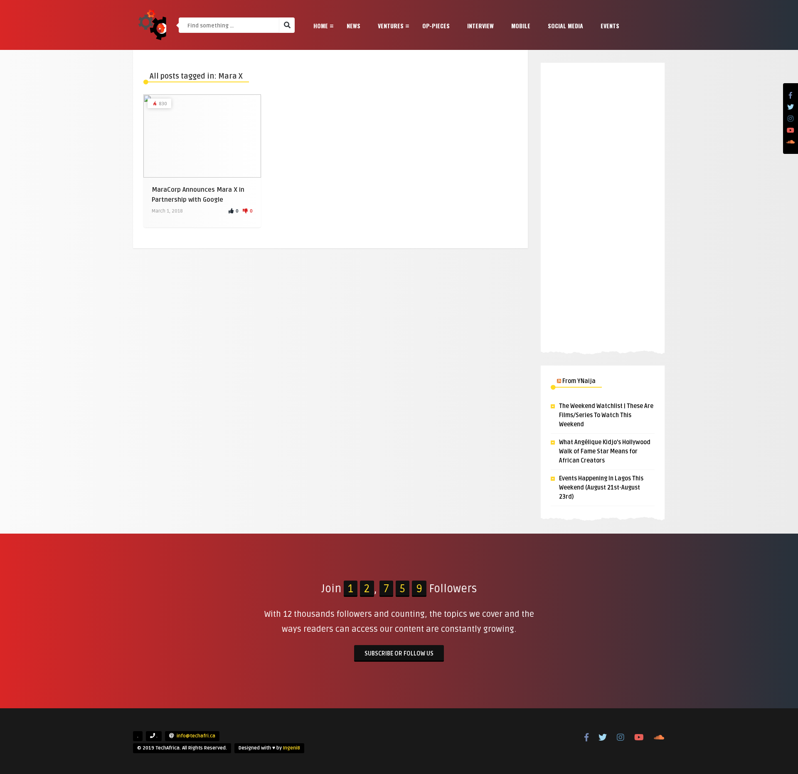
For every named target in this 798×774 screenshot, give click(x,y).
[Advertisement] (603, 206)
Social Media (565, 25)
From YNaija (579, 381)
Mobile (520, 25)
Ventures (391, 25)
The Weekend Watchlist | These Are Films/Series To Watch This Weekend (606, 415)
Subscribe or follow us (399, 653)
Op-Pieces (436, 25)
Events (610, 25)
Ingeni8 (291, 748)
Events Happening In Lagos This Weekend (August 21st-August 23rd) (601, 487)
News (353, 25)
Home (320, 25)
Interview (480, 25)
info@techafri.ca (196, 736)
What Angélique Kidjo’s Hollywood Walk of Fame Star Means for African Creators (604, 451)
